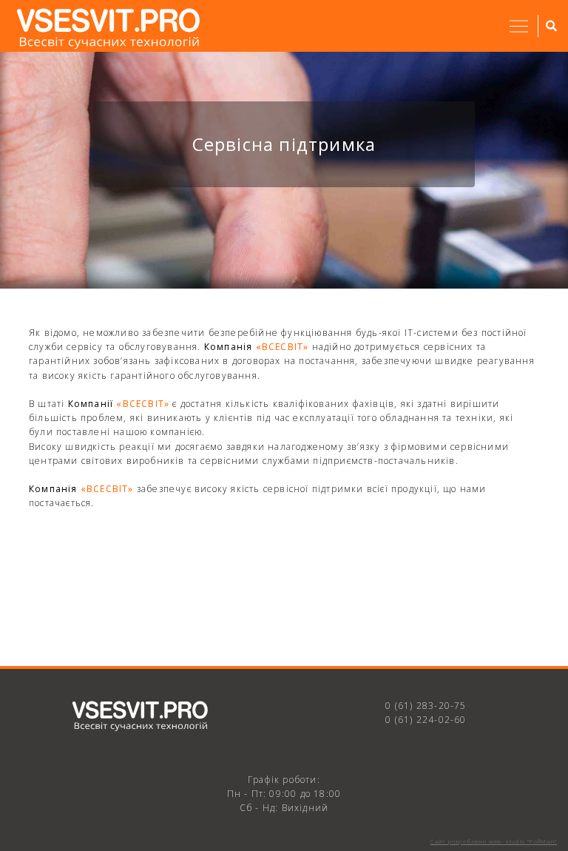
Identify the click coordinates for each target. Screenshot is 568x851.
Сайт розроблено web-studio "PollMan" (493, 841)
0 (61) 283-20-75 (425, 705)
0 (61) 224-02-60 (425, 719)
